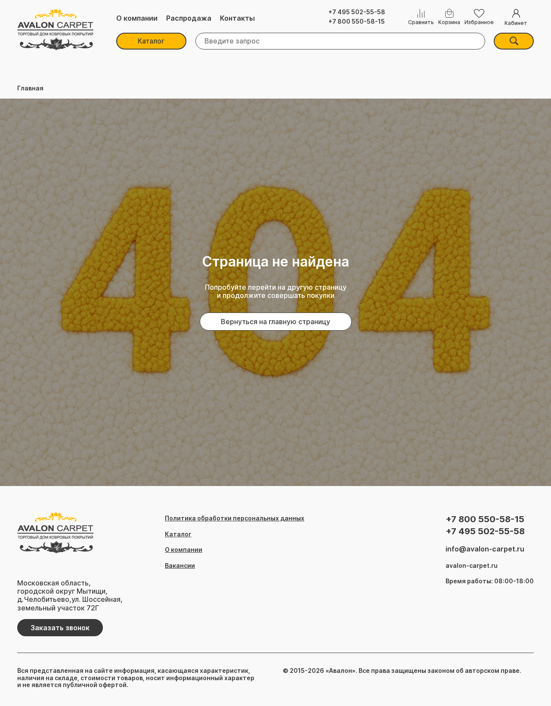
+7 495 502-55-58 (356, 12)
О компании (137, 18)
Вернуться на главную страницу (275, 321)
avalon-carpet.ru (472, 565)
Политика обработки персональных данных (234, 518)
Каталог (151, 41)
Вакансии (180, 565)
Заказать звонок (60, 627)
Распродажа (188, 18)
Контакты (237, 18)
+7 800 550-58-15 (356, 21)
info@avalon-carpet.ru (485, 549)
